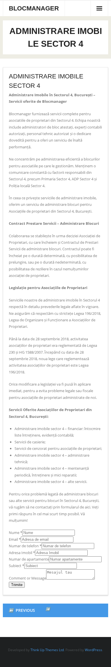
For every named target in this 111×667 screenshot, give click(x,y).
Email (15, 539)
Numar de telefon (25, 545)
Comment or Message (27, 578)
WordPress (93, 649)
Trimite (16, 585)
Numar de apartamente (29, 559)
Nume (15, 532)
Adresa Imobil (22, 552)
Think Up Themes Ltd (47, 649)
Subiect (16, 565)
